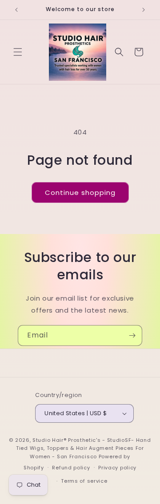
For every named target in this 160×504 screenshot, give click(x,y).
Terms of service (84, 480)
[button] (18, 52)
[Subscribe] (132, 335)
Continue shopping (80, 192)
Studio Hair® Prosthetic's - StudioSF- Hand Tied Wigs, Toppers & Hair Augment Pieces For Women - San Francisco (83, 448)
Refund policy (71, 467)
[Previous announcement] (16, 10)
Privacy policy (117, 467)
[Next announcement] (143, 10)
